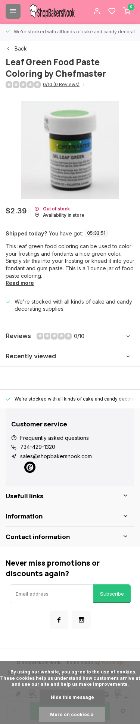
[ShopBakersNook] (52, 11)
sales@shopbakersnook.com (56, 456)
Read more (20, 283)
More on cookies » (72, 714)
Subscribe (112, 594)
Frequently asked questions (54, 438)
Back (21, 48)
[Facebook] (59, 620)
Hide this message (72, 697)
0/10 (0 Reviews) (61, 84)
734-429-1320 (37, 447)
